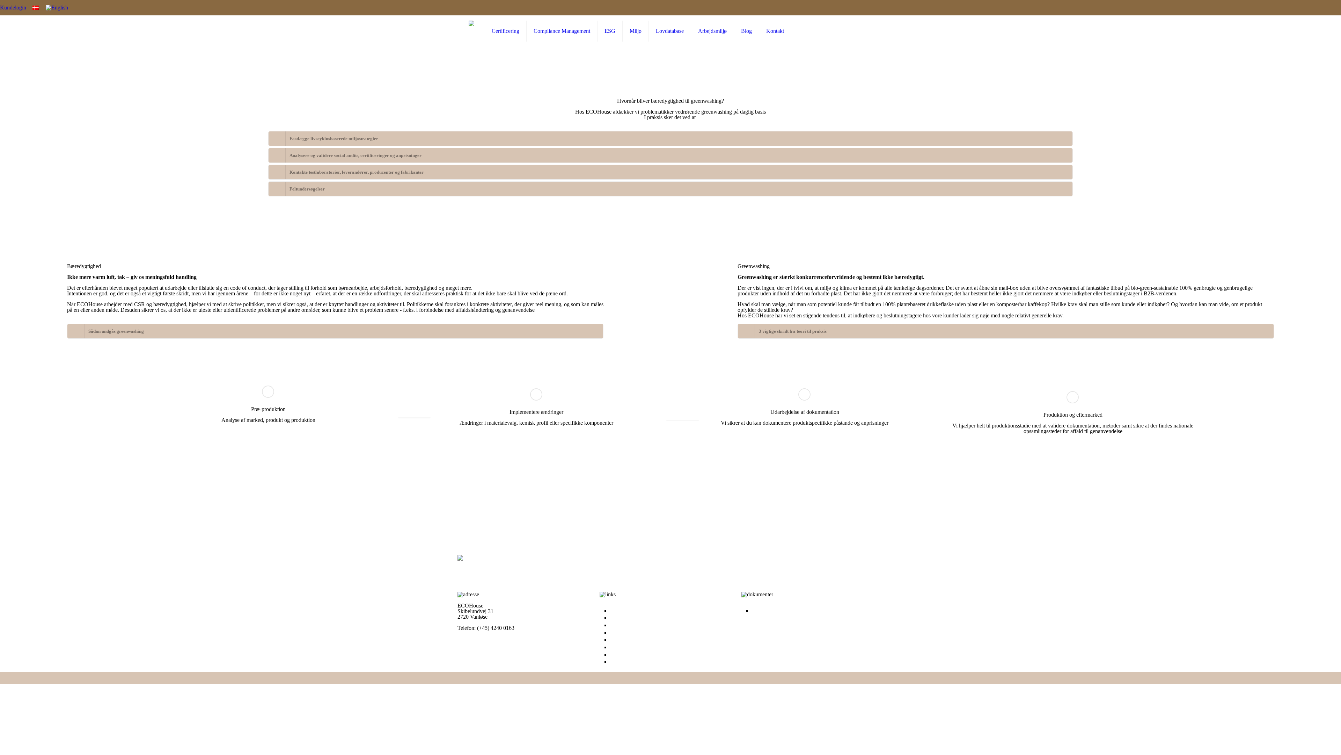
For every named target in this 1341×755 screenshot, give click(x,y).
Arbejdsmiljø (624, 647)
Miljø (616, 632)
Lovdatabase (624, 640)
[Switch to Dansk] (35, 7)
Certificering (624, 610)
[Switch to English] (57, 8)
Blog (615, 654)
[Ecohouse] (471, 31)
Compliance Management (638, 618)
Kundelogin (13, 7)
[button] (670, 138)
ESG (615, 625)
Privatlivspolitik (769, 610)
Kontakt (619, 662)
